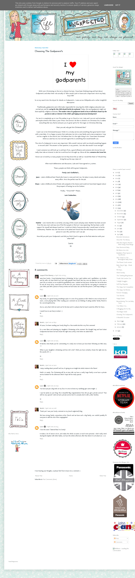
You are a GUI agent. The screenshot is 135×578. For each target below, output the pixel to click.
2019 (116, 187)
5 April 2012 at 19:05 (52, 341)
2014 (116, 202)
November (120, 214)
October (119, 217)
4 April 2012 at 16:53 (60, 275)
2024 (116, 178)
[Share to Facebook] (84, 264)
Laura (43, 263)
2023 (116, 181)
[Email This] (78, 264)
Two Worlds (120, 296)
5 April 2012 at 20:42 (52, 386)
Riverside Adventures (123, 237)
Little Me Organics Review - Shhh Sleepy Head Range (125, 243)
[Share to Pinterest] (86, 264)
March (119, 321)
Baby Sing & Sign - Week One (124, 266)
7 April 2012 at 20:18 (50, 408)
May (118, 231)
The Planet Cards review (124, 262)
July (118, 226)
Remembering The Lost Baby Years (125, 302)
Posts (117, 538)
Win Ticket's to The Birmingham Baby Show (124, 258)
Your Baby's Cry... (122, 306)
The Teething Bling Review (125, 276)
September (120, 220)
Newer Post (38, 476)
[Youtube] (126, 57)
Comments (118, 542)
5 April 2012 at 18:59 (50, 322)
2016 (116, 196)
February (120, 324)
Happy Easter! (121, 298)
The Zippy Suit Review (123, 290)
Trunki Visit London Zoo (124, 278)
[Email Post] (55, 263)
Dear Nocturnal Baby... (123, 247)
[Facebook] (120, 57)
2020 (117, 184)
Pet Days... (120, 270)
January (119, 327)
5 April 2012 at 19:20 (50, 365)
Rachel (42, 322)
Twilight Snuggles (122, 281)
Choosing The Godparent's (125, 314)
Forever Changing (122, 293)
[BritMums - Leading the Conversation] (123, 550)
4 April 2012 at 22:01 (52, 296)
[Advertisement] (18, 78)
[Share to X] (82, 264)
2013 (116, 205)
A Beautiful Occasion (123, 317)
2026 (116, 172)
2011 (116, 331)
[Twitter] (115, 57)
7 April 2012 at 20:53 (52, 427)
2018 (116, 190)
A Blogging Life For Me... (124, 309)
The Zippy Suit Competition (125, 287)
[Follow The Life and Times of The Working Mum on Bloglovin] (68, 264)
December (120, 211)
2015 (116, 199)
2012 (116, 208)
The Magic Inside (122, 312)
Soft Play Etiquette (122, 284)
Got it (117, 5)
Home (71, 476)
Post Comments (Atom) (50, 479)
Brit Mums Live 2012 (122, 250)
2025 (116, 175)
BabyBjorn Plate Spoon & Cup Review (124, 254)
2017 (116, 193)
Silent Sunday (121, 273)
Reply (41, 289)
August (119, 222)
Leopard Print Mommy (46, 275)
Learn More (108, 5)
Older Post (103, 476)
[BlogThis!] (80, 264)
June (118, 228)
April (118, 234)
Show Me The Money (123, 240)
